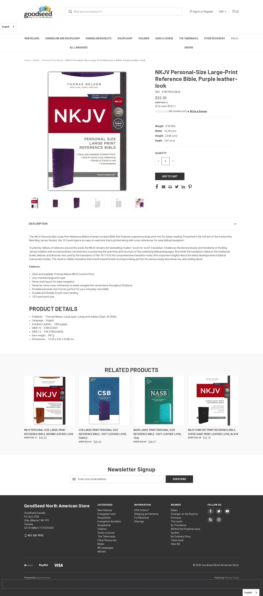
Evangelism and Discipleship (62, 38)
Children (143, 38)
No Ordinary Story (181, 536)
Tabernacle (177, 540)
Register (208, 11)
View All (175, 544)
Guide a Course (164, 38)
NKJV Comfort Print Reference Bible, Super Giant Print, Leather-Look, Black (213, 432)
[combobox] (8, 26)
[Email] (163, 186)
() (237, 11)
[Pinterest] (190, 186)
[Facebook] (157, 186)
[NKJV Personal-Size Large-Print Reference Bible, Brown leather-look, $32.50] (49, 400)
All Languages (79, 47)
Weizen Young (232, 578)
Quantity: (161, 153)
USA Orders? (141, 510)
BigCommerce (43, 578)
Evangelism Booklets (98, 38)
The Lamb (176, 521)
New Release (32, 38)
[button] (197, 111)
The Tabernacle (188, 38)
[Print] (170, 186)
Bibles (234, 38)
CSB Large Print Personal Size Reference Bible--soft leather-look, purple (103, 434)
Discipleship (125, 38)
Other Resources (214, 38)
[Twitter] (177, 186)
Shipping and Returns (146, 514)
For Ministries (141, 517)
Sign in (196, 11)
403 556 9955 (35, 535)
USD (221, 11)
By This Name (178, 525)
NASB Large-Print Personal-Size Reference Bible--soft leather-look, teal (157, 434)
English (5, 26)
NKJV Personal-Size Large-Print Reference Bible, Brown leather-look (48, 432)
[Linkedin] (183, 186)
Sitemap (139, 521)
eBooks (188, 47)
